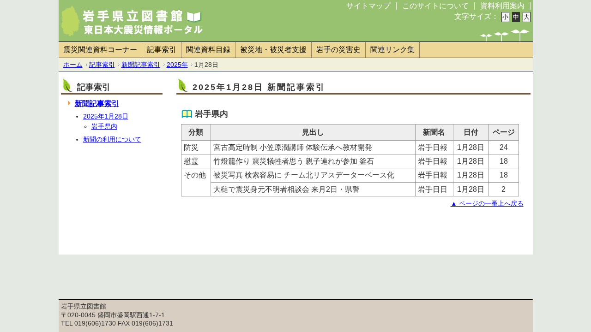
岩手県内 (104, 126)
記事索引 (161, 49)
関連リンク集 (392, 49)
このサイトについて (435, 6)
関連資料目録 (208, 49)
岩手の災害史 (338, 49)
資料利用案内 (502, 6)
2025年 (177, 64)
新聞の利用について (112, 139)
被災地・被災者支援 (273, 49)
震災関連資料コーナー (100, 49)
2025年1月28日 (105, 116)
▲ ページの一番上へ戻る (487, 203)
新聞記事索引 (140, 64)
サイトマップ (368, 6)
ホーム (73, 64)
